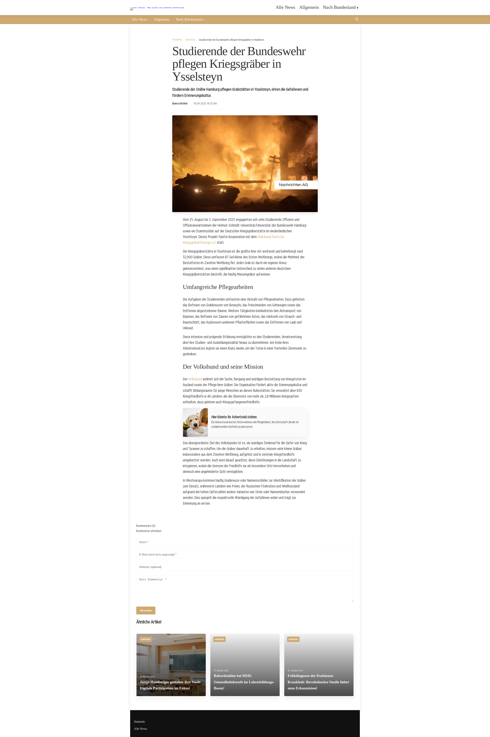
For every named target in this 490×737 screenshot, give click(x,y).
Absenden (146, 610)
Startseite (177, 39)
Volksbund (195, 379)
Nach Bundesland (339, 7)
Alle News (285, 7)
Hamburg (190, 39)
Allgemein (309, 7)
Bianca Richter (180, 103)
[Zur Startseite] (157, 7)
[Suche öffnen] (357, 19)
